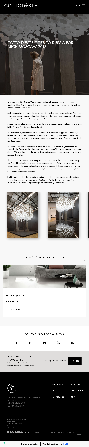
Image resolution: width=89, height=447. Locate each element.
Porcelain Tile (76, 391)
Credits (79, 434)
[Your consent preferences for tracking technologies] (4, 443)
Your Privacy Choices (52, 444)
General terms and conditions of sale (60, 432)
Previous (6, 261)
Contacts (74, 397)
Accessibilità (76, 432)
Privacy (36, 432)
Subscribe (74, 361)
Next (82, 261)
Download (75, 385)
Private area (57, 385)
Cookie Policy (43, 432)
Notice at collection (30, 444)
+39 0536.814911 (18, 403)
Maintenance (58, 397)
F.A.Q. (54, 391)
